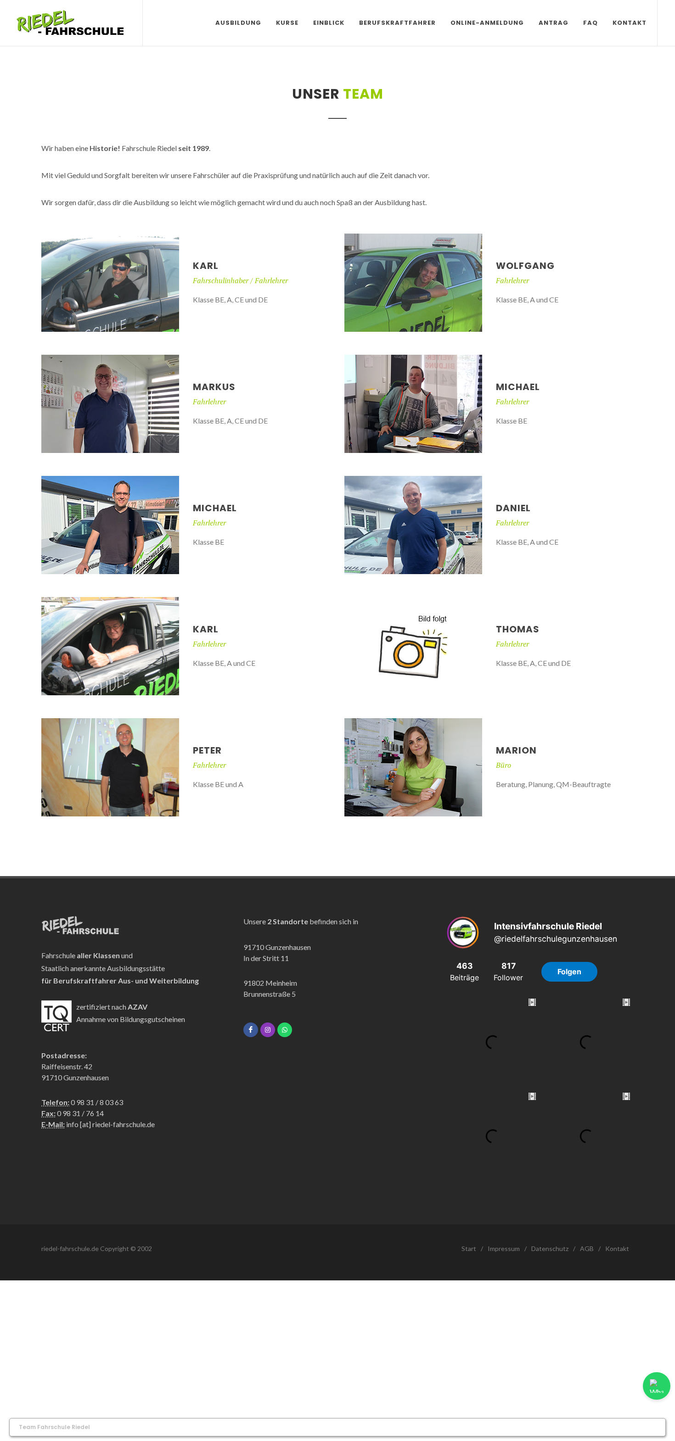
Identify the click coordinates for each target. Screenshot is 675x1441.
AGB (587, 1248)
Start (468, 1248)
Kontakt (617, 1248)
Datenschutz (549, 1248)
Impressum (504, 1248)
